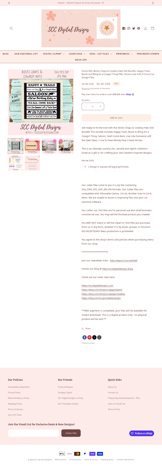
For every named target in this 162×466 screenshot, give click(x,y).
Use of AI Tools (15, 414)
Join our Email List (116, 403)
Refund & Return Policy (18, 398)
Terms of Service (15, 409)
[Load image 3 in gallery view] (49, 146)
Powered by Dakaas (88, 343)
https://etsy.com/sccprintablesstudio (101, 298)
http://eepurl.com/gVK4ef (123, 260)
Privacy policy (75, 459)
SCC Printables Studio (68, 403)
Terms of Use (114, 409)
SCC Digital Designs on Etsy (70, 398)
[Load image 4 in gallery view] (66, 146)
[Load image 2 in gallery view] (32, 146)
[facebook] (84, 337)
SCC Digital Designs (43, 460)
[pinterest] (89, 337)
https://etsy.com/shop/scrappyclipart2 (102, 289)
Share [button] (88, 328)
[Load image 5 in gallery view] (15, 163)
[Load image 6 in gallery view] (32, 163)
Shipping (86, 88)
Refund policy (60, 459)
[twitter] (94, 337)
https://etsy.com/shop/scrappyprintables (103, 293)
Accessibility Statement (19, 386)
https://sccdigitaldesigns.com (97, 285)
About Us (112, 386)
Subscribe (71, 432)
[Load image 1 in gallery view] (15, 146)
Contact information (125, 459)
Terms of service (90, 459)
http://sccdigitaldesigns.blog (117, 268)
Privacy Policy (14, 392)
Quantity (86, 100)
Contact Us (113, 392)
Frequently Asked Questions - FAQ (124, 398)
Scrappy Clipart (65, 392)
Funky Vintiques (65, 386)
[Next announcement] (153, 3)
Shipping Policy (15, 403)
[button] (11, 28)
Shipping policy (107, 459)
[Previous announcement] (9, 3)
